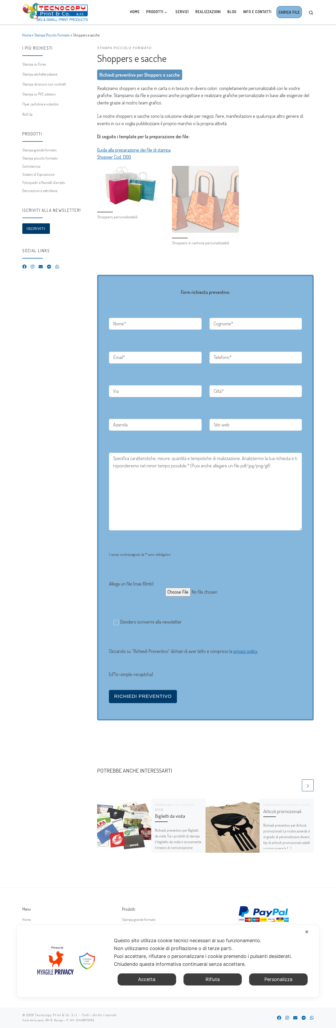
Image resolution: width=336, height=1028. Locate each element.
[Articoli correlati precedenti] (295, 785)
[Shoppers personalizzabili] (130, 186)
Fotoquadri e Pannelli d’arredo (43, 182)
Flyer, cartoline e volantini (40, 104)
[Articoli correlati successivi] (308, 785)
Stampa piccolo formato (40, 158)
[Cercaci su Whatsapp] (57, 267)
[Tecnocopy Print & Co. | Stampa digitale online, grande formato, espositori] (55, 11)
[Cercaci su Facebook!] (24, 267)
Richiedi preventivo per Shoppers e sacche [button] (139, 75)
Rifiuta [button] (213, 979)
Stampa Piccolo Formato (52, 35)
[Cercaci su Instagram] (32, 267)
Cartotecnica (31, 166)
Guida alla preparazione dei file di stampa (134, 150)
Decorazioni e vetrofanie (39, 190)
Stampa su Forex (34, 64)
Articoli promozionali (282, 811)
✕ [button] (307, 932)
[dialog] (168, 961)
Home (26, 35)
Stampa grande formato (39, 149)
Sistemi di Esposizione (38, 174)
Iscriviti (36, 228)
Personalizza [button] (278, 979)
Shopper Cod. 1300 (114, 157)
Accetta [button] (146, 979)
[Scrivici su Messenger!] (49, 267)
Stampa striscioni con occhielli (44, 84)
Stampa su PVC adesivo (39, 94)
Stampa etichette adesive (39, 74)
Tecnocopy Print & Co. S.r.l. (56, 1015)
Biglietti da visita (170, 816)
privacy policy (245, 651)
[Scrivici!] (41, 267)
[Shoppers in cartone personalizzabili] (205, 199)
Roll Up (27, 114)
